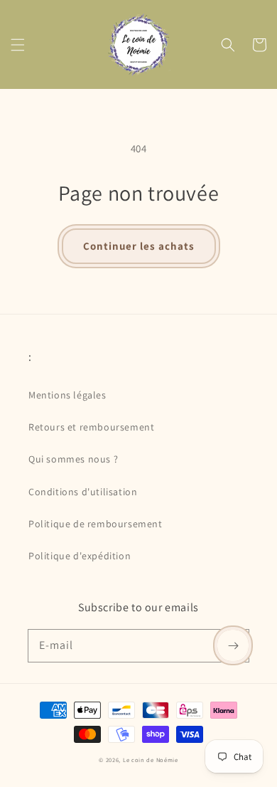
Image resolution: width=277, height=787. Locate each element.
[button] (17, 44)
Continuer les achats (139, 246)
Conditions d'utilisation (82, 491)
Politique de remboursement (95, 523)
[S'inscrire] (233, 645)
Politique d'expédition (79, 555)
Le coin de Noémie (150, 760)
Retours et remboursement (91, 427)
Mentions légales (67, 395)
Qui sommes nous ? (73, 459)
